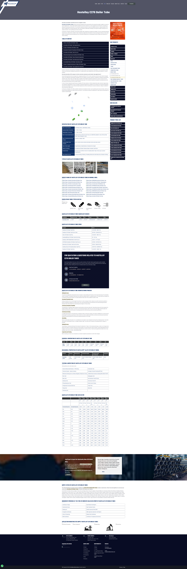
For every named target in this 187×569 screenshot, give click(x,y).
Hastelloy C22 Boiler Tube (116, 75)
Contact (122, 3)
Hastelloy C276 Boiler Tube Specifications (72, 45)
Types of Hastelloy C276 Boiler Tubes (71, 47)
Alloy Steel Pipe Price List (116, 130)
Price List (108, 3)
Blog (126, 3)
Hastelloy (113, 59)
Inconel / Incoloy (114, 54)
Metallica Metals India (74, 567)
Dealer (112, 3)
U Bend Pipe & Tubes (114, 70)
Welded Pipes (113, 64)
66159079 (84, 269)
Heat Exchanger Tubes (115, 68)
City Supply (113, 97)
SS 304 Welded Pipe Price (116, 140)
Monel (112, 56)
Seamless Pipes (114, 62)
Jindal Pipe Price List (115, 143)
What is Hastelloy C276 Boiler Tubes (71, 42)
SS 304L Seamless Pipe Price (116, 145)
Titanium (112, 51)
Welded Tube (113, 84)
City (85, 556)
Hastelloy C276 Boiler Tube (116, 77)
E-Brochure (131, 4)
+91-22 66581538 (72, 269)
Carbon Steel (113, 89)
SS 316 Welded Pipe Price (115, 135)
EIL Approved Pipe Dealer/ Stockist (116, 107)
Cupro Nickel (113, 94)
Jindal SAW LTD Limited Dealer (117, 116)
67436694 (79, 269)
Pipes (112, 60)
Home (96, 3)
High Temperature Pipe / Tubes (117, 79)
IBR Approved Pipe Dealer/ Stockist (116, 110)
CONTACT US (85, 285)
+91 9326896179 (121, 37)
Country (85, 558)
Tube (105, 3)
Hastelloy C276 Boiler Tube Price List (71, 52)
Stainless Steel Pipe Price (116, 138)
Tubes (112, 66)
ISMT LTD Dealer (114, 113)
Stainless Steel (114, 46)
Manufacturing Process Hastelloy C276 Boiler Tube (74, 54)
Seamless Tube (114, 82)
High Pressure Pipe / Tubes (116, 81)
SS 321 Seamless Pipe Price (116, 152)
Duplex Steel (113, 49)
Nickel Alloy (113, 87)
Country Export (114, 99)
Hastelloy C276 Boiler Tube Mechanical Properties (73, 59)
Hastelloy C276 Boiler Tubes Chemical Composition (74, 57)
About (99, 3)
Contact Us (68, 474)
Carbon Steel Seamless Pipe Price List (117, 158)
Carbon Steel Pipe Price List (116, 123)
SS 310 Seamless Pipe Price (116, 150)
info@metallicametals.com (74, 280)
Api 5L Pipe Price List (115, 128)
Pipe (102, 3)
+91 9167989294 (115, 37)
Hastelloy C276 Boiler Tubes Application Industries (74, 66)
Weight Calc (117, 3)
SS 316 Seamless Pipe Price (116, 126)
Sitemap (120, 567)
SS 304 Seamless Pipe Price (116, 133)
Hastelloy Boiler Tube (115, 73)
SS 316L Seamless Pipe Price (116, 148)
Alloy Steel (113, 92)
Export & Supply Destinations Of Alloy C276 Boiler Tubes (75, 64)
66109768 (88, 269)
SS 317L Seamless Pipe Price (116, 155)
